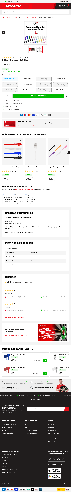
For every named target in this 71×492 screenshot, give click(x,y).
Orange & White (27, 84)
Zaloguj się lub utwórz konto (26, 126)
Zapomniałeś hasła (53, 433)
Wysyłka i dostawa (7, 427)
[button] (8, 199)
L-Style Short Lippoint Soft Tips (57, 167)
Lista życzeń (51, 442)
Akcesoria (15, 17)
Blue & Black (43, 90)
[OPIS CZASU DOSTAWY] (19, 71)
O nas (26, 424)
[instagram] (54, 459)
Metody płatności (7, 433)
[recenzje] (31, 282)
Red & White (27, 79)
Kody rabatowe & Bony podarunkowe (31, 434)
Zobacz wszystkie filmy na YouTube (14, 335)
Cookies (66, 484)
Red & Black (43, 79)
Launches (5, 463)
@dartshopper (29, 190)
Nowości (4, 460)
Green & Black (10, 90)
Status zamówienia (53, 436)
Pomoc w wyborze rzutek (9, 454)
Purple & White (60, 79)
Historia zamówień (53, 439)
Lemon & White (43, 84)
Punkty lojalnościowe (31, 430)
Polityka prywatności (56, 484)
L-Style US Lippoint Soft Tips (11, 167)
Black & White (60, 90)
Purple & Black (10, 84)
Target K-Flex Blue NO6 (18, 355)
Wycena (4, 436)
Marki (4, 466)
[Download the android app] (54, 476)
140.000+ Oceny (64, 1)
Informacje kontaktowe (9, 424)
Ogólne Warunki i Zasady (41, 484)
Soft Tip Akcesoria (25, 17)
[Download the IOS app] (54, 470)
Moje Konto (51, 424)
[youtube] (58, 459)
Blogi (26, 427)
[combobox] (37, 12)
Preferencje (51, 445)
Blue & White (27, 90)
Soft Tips (34, 17)
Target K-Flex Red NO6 (18, 368)
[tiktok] (63, 459)
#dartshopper (19, 190)
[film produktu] (52, 332)
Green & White (60, 84)
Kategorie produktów (8, 472)
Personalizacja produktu (9, 469)
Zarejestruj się (52, 430)
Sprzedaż (5, 457)
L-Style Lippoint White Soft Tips (34, 167)
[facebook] (50, 459)
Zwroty (4, 430)
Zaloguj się (51, 427)
